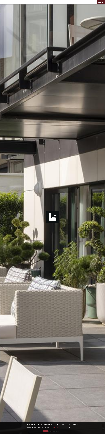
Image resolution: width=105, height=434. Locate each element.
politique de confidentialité (60, 427)
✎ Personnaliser (58, 431)
